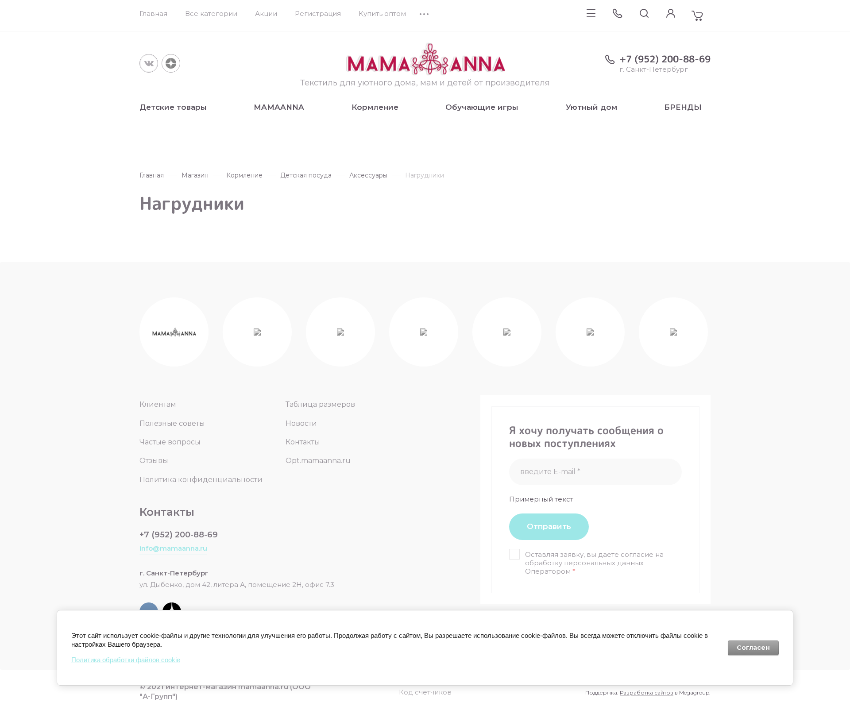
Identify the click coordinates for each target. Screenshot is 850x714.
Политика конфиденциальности (201, 479)
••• (424, 13)
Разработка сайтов (646, 692)
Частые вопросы (170, 442)
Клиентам (157, 404)
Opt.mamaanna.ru (318, 460)
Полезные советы (172, 423)
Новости (301, 423)
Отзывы (153, 460)
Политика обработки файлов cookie (125, 660)
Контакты (303, 442)
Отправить (549, 526)
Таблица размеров (320, 404)
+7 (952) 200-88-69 (665, 59)
